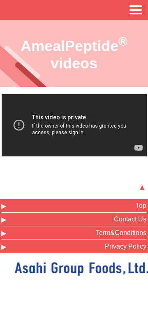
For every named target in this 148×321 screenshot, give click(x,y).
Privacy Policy (125, 246)
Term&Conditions (121, 232)
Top (141, 205)
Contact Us (130, 219)
